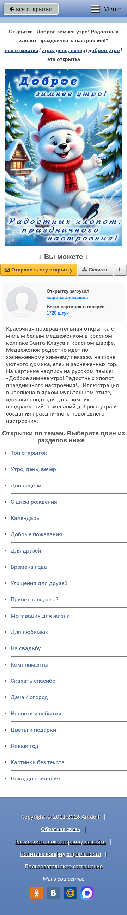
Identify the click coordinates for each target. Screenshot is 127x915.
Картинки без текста (38, 762)
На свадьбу (26, 648)
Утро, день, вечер (33, 469)
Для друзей (26, 550)
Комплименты (29, 664)
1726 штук (58, 313)
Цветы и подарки (33, 729)
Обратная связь (60, 830)
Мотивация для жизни (40, 615)
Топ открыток (29, 453)
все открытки (31, 8)
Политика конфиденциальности (60, 854)
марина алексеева (67, 297)
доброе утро (104, 50)
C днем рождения (34, 501)
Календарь (25, 518)
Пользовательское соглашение (64, 867)
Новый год (24, 746)
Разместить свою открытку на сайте (60, 842)
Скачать (95, 270)
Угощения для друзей (39, 583)
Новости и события (36, 713)
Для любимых (29, 632)
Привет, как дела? (35, 599)
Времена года (29, 567)
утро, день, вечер (63, 50)
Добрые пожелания (36, 534)
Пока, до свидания (35, 778)
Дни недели (26, 485)
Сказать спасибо (33, 680)
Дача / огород (29, 697)
